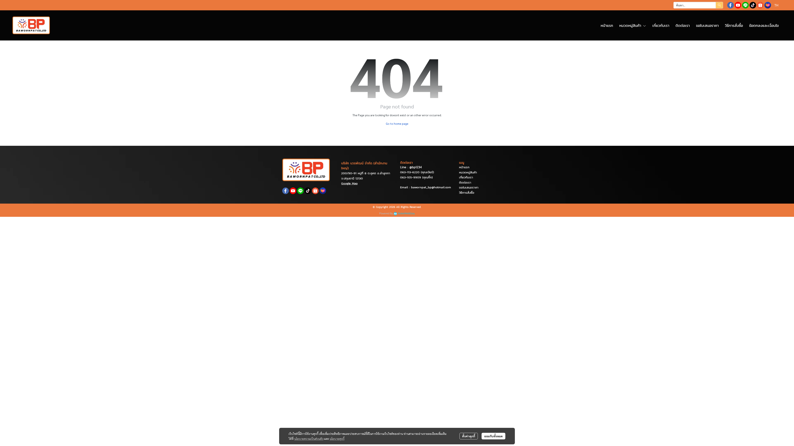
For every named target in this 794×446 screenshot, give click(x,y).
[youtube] (738, 5)
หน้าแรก (464, 167)
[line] (745, 5)
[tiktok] (753, 5)
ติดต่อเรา (465, 182)
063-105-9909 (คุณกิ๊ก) (416, 177)
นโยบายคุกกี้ (337, 438)
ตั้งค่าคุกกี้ (468, 436)
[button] (698, 5)
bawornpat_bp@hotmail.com (431, 187)
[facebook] (730, 5)
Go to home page (397, 123)
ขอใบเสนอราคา (468, 187)
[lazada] (767, 5)
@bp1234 (415, 167)
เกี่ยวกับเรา (466, 177)
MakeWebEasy (406, 213)
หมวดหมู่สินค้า (468, 172)
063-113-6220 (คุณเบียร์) (417, 172)
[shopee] (760, 5)
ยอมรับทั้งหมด (493, 436)
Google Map (349, 183)
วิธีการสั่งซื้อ (466, 192)
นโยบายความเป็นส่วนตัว (308, 438)
